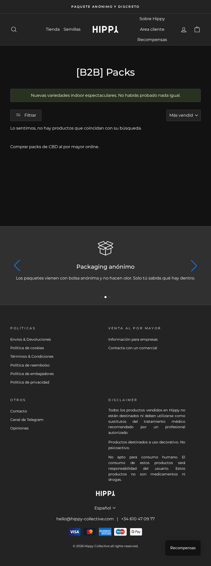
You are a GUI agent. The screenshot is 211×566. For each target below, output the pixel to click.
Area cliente (152, 29)
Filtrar (29, 115)
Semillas (72, 29)
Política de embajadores (32, 374)
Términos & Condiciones (32, 356)
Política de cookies (27, 348)
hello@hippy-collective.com (85, 518)
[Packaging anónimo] (105, 248)
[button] (101, 297)
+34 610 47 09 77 (138, 518)
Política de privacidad (29, 382)
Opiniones (19, 428)
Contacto (18, 411)
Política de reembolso (30, 365)
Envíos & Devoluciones (30, 339)
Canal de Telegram (26, 420)
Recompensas (152, 39)
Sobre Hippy (152, 18)
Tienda (53, 29)
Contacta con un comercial (132, 348)
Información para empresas (133, 339)
